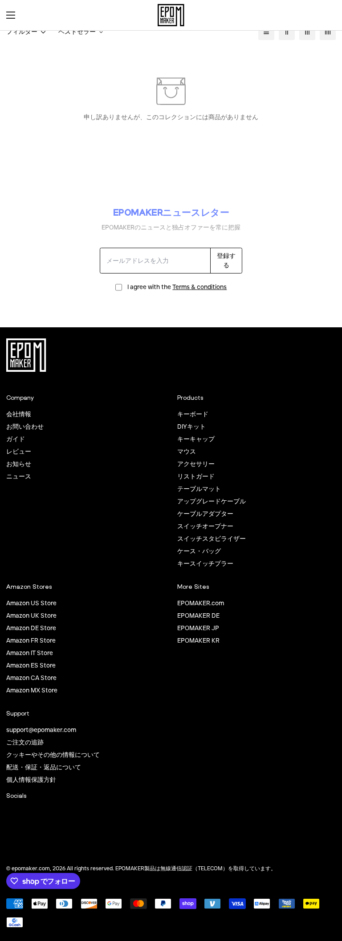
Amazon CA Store (31, 678)
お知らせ (18, 464)
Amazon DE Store (31, 628)
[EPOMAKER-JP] (171, 15)
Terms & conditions (199, 287)
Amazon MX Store (31, 690)
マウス (186, 451)
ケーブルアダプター (205, 514)
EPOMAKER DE (198, 615)
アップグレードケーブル (211, 501)
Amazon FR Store (31, 640)
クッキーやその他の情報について (53, 755)
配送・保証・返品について (43, 767)
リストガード (196, 476)
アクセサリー (196, 464)
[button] (326, 15)
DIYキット (191, 426)
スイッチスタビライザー (211, 539)
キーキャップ (196, 439)
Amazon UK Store (31, 615)
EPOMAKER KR (198, 640)
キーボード (192, 414)
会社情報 (18, 414)
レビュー (18, 451)
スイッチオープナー (205, 526)
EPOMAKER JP (198, 628)
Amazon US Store (31, 603)
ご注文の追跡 (25, 742)
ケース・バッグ (199, 551)
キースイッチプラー (205, 563)
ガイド (15, 439)
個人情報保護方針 (31, 780)
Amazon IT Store (29, 653)
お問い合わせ (25, 426)
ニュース (18, 476)
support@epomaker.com (41, 730)
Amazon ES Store (31, 665)
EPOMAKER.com (200, 603)
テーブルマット (199, 489)
